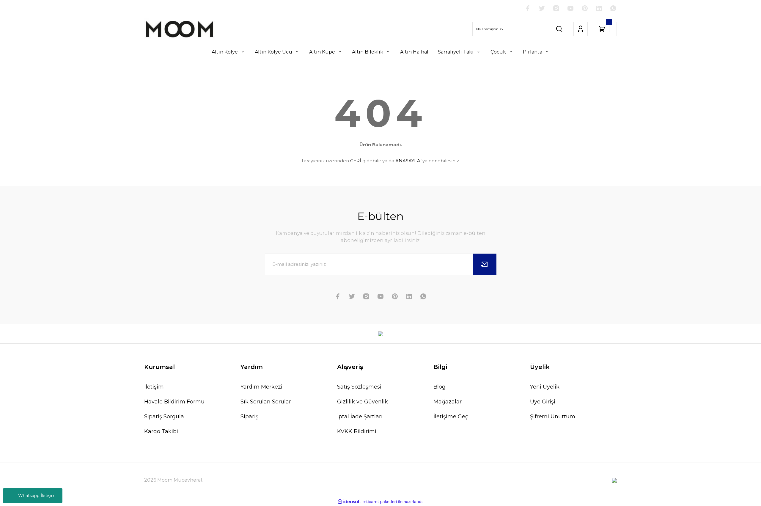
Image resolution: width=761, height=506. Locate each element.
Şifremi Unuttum (552, 416)
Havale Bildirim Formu (174, 401)
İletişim (154, 387)
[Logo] (179, 29)
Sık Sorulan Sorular (265, 401)
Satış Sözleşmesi (359, 387)
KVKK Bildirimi (356, 431)
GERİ (355, 161)
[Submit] (484, 264)
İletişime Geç (450, 416)
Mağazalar (447, 401)
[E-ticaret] (379, 502)
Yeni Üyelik (544, 387)
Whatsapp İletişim (37, 495)
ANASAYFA (407, 161)
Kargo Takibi (161, 431)
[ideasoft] (349, 502)
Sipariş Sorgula (164, 416)
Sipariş (249, 416)
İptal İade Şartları (360, 416)
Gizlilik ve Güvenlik (362, 401)
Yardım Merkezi (261, 387)
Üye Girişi (542, 401)
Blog (439, 387)
